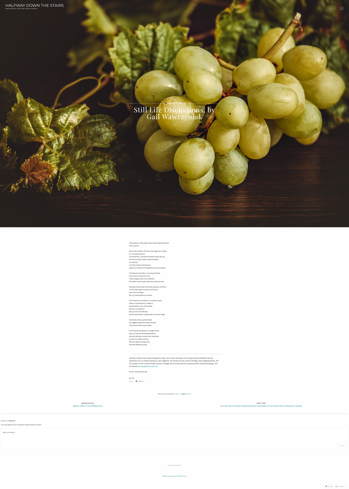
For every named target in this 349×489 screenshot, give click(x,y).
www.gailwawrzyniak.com (149, 366)
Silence (177, 394)
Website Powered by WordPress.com (174, 476)
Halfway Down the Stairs (34, 5)
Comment (342, 445)
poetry (188, 394)
